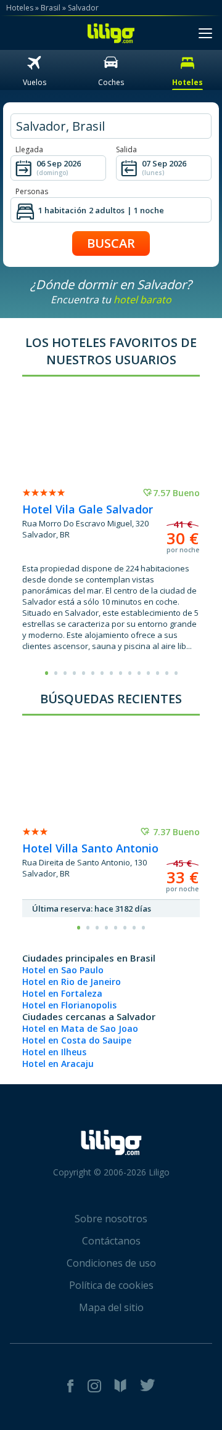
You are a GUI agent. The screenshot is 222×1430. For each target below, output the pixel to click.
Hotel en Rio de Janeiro (71, 981)
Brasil (50, 7)
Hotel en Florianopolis (69, 1005)
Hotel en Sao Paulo (63, 970)
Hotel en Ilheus (54, 1052)
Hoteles (19, 7)
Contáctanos (111, 1241)
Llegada (29, 149)
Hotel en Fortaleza (62, 993)
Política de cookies (111, 1285)
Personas (31, 191)
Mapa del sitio (111, 1307)
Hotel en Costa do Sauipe (76, 1040)
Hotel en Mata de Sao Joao (80, 1028)
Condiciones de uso (111, 1263)
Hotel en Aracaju (58, 1063)
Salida (126, 149)
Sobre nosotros (111, 1218)
